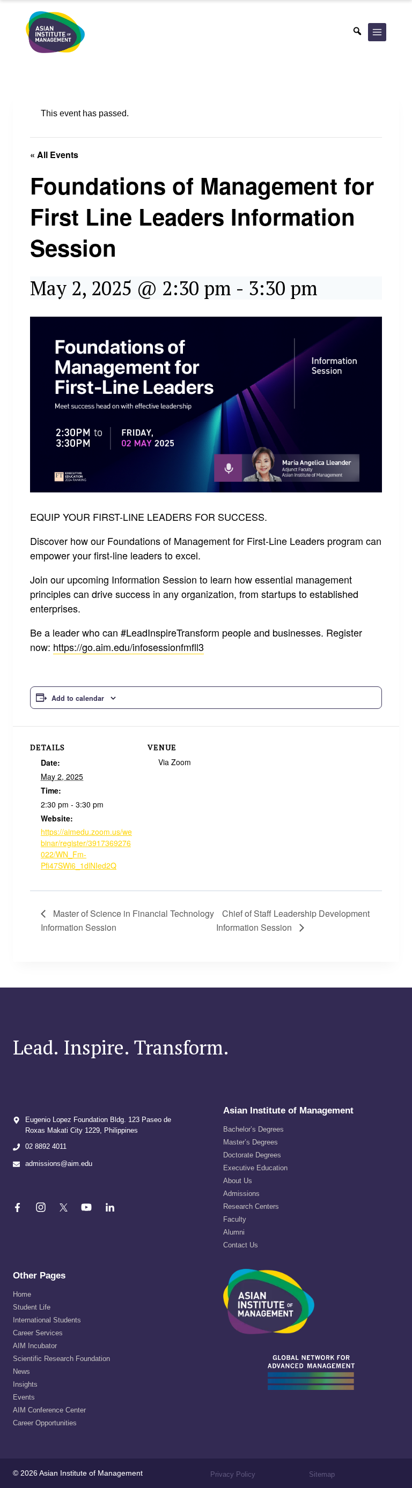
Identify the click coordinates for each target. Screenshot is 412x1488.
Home (22, 1294)
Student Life (31, 1307)
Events (24, 1397)
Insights (25, 1384)
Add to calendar (78, 698)
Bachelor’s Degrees (253, 1129)
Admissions (241, 1194)
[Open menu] (377, 32)
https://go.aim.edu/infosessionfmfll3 (128, 647)
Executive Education (255, 1168)
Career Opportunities (45, 1423)
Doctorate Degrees (252, 1155)
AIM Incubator (35, 1346)
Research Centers (251, 1206)
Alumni (234, 1232)
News (21, 1371)
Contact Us (240, 1245)
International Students (47, 1320)
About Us (237, 1181)
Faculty (234, 1219)
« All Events (54, 154)
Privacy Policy (232, 1474)
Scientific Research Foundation (61, 1359)
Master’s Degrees (250, 1142)
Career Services (38, 1333)
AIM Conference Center (49, 1410)
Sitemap (322, 1474)
